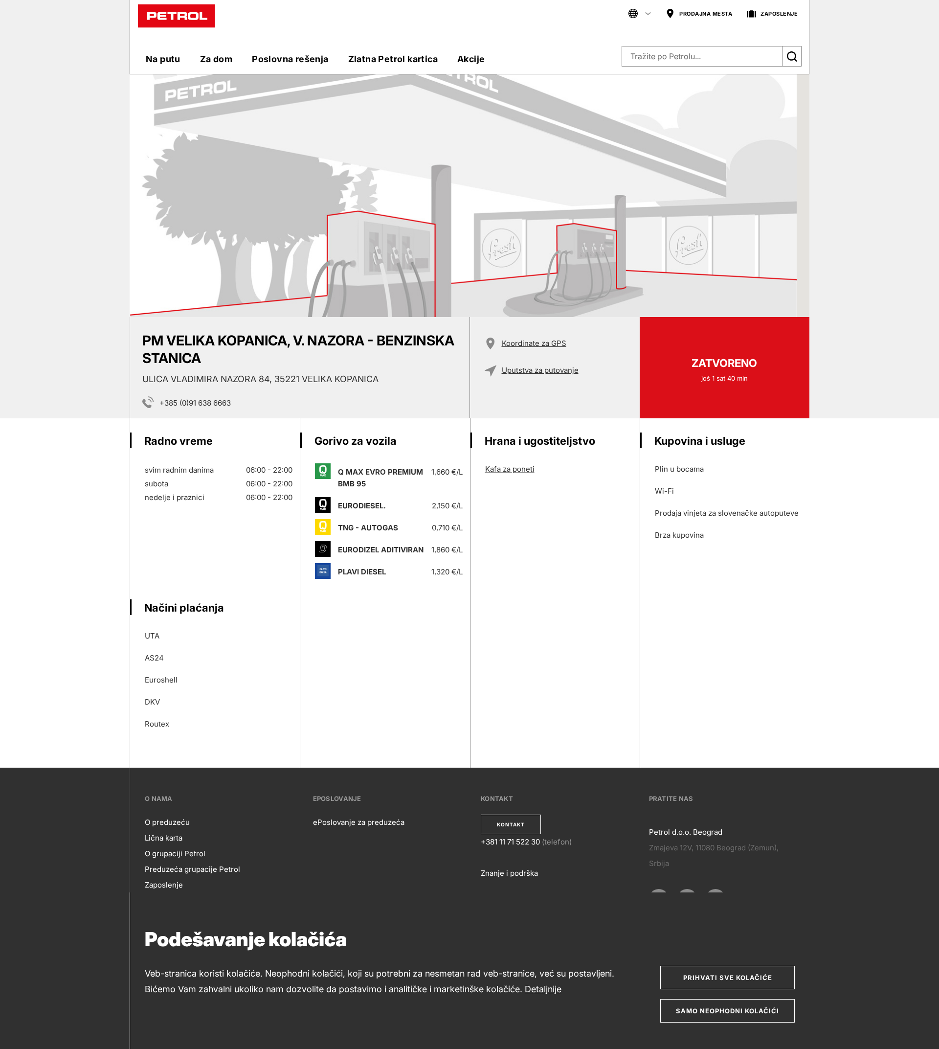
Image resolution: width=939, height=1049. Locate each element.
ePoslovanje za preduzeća (358, 822)
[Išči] (792, 56)
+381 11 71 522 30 (510, 841)
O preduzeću (167, 822)
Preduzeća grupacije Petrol (192, 869)
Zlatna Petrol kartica (393, 59)
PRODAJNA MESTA (705, 13)
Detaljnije (543, 989)
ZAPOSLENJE (779, 13)
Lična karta (163, 838)
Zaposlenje (164, 884)
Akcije (471, 59)
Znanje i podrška (509, 873)
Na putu (163, 59)
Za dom (216, 59)
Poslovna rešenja (290, 59)
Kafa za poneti (510, 469)
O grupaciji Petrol (175, 853)
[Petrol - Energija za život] (176, 15)
